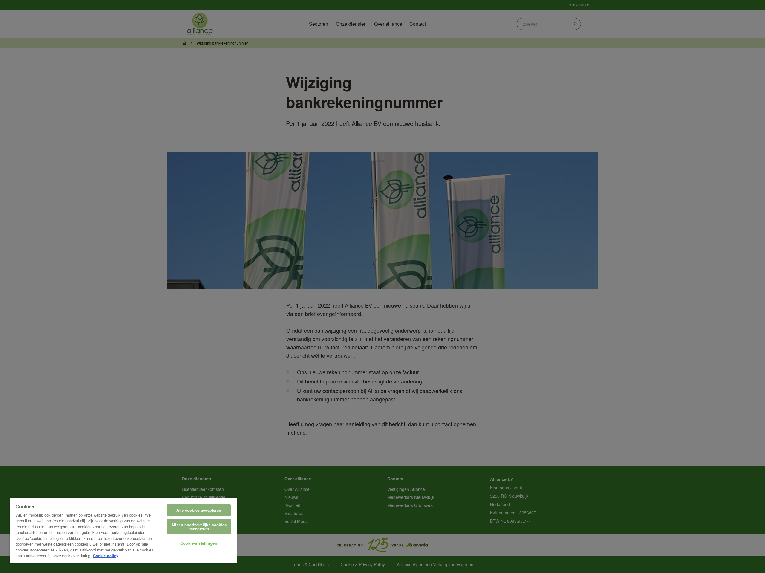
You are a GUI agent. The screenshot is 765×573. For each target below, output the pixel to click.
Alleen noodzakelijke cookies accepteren (199, 526)
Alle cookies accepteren (198, 510)
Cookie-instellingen (198, 543)
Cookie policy (105, 555)
